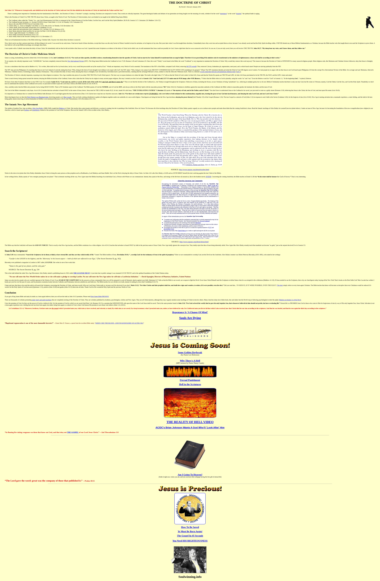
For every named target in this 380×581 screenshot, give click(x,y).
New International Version (75, 61)
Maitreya (62, 108)
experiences (35, 110)
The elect (280, 285)
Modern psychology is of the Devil (290, 300)
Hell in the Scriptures (190, 384)
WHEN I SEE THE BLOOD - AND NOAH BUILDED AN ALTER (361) (119, 323)
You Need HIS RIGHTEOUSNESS (190, 540)
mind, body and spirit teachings (41, 300)
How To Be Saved (190, 527)
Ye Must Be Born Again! (190, 531)
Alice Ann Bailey (37, 108)
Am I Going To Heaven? (190, 474)
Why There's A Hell (190, 360)
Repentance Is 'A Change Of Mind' (190, 312)
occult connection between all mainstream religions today (218, 72)
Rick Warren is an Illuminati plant (37, 97)
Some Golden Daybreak (190, 352)
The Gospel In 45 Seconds (190, 535)
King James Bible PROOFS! (100, 296)
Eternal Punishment (190, 380)
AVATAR (208, 177)
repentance (223, 13)
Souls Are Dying (190, 318)
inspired (238, 13)
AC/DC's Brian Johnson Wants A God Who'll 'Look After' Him (190, 427)
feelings (26, 110)
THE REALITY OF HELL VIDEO (190, 422)
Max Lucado (68, 97)
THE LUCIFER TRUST (81, 273)
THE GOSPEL (72, 432)
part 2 (238, 72)
